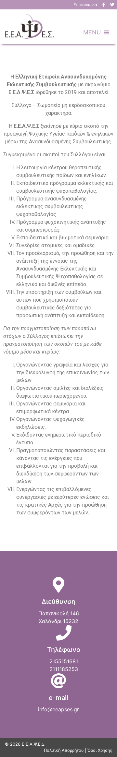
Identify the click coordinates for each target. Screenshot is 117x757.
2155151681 (63, 661)
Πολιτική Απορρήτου (64, 750)
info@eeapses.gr (58, 709)
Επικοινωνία (85, 4)
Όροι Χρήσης (99, 750)
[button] (92, 32)
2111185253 (63, 669)
